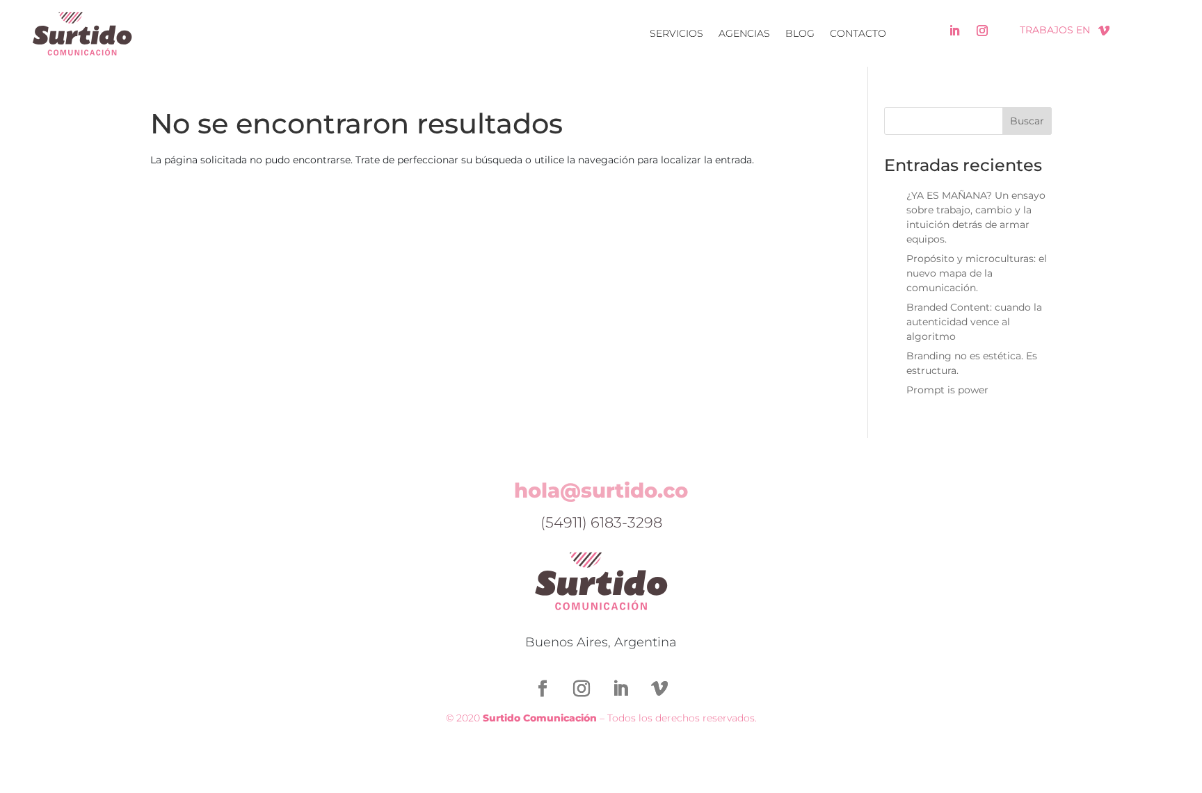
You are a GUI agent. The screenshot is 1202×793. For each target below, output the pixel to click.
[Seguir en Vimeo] (1104, 30)
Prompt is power (947, 390)
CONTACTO (858, 33)
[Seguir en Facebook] (542, 688)
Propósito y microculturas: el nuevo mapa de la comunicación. (976, 273)
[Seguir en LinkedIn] (954, 30)
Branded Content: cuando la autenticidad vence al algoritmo (974, 322)
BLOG (800, 33)
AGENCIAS (744, 33)
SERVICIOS (676, 33)
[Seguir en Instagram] (982, 30)
